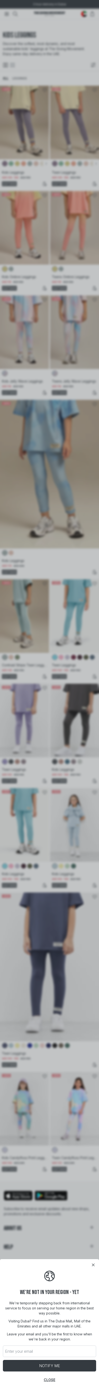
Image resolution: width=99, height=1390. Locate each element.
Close (49, 1380)
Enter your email (19, 1351)
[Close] (93, 1265)
